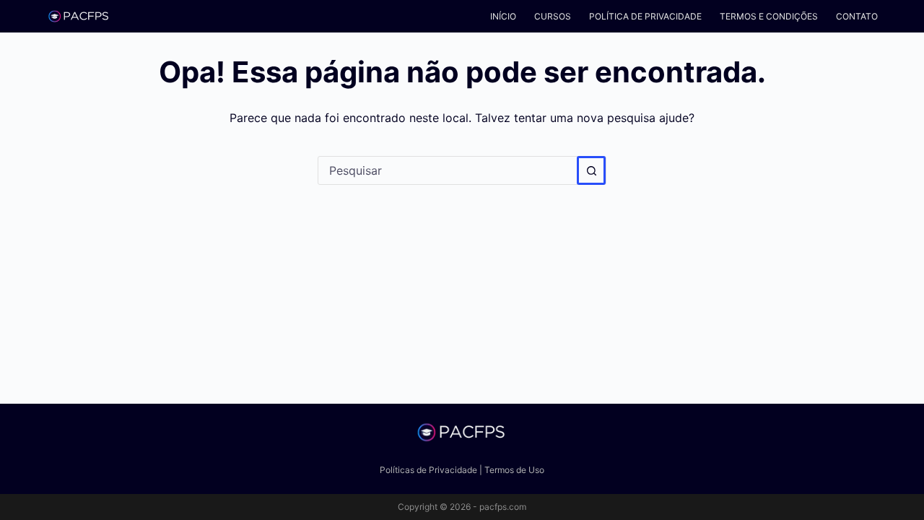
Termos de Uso (514, 469)
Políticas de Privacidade (428, 469)
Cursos (552, 16)
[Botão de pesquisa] (591, 170)
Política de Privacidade (645, 16)
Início (503, 16)
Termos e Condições (769, 16)
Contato (857, 16)
